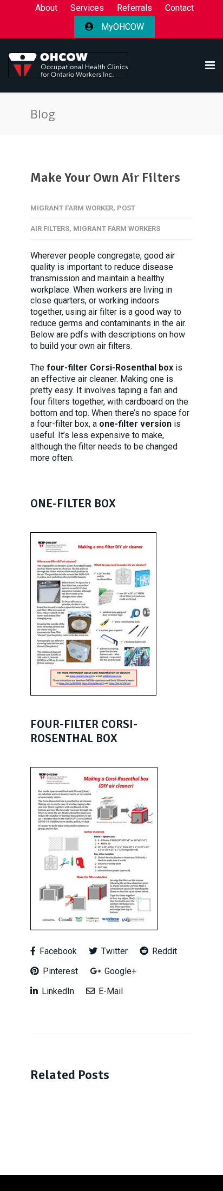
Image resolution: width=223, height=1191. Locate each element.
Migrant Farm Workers (116, 228)
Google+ (119, 971)
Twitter (113, 951)
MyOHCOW (121, 27)
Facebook (57, 951)
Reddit (163, 951)
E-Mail (109, 991)
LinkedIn (57, 991)
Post (126, 208)
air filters (49, 228)
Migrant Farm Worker (71, 208)
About (46, 8)
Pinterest (59, 971)
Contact (179, 8)
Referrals (134, 8)
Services (87, 8)
